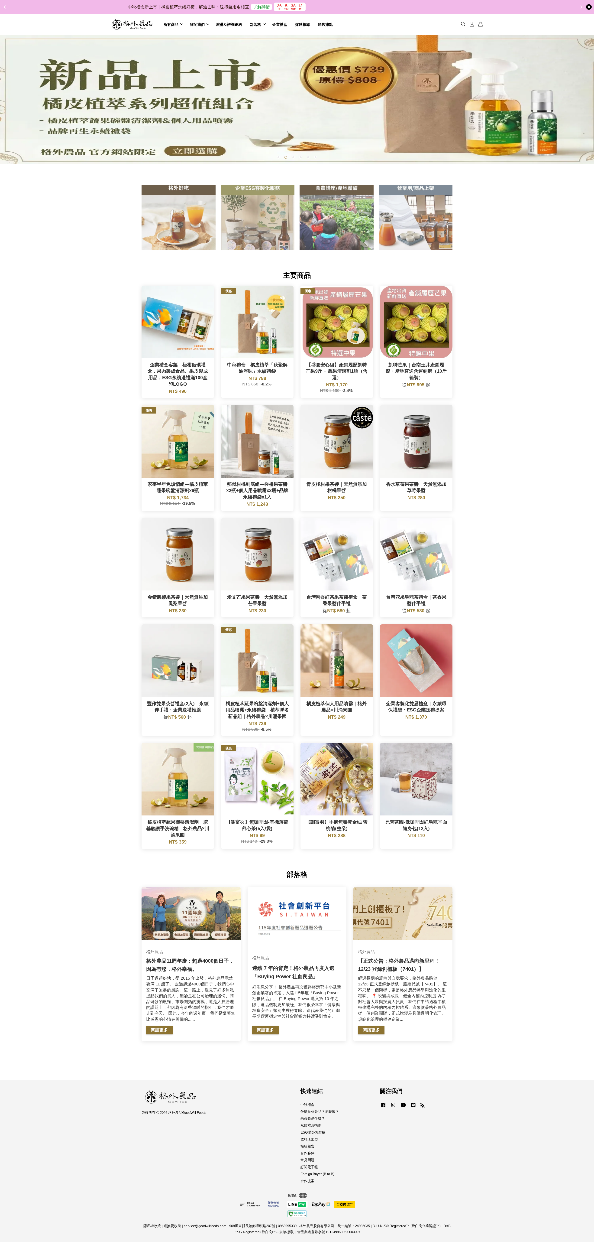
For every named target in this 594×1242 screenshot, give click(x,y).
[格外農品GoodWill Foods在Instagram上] (393, 1107)
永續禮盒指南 (310, 1125)
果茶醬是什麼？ (312, 1118)
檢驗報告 (307, 1146)
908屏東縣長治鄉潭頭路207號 (252, 1226)
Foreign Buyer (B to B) (317, 1174)
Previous (10, 99)
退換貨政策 (172, 1226)
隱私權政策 (152, 1226)
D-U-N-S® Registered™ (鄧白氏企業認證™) (407, 1226)
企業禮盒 (279, 24)
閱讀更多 (159, 1030)
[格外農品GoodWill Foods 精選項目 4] (416, 217)
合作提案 (307, 1181)
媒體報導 (302, 24)
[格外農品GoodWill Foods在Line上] (413, 1107)
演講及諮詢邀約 (229, 24)
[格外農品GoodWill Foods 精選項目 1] (179, 217)
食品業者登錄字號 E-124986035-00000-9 (328, 1232)
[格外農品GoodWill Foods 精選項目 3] (337, 217)
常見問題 (307, 1160)
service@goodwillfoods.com (205, 1226)
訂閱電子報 (309, 1167)
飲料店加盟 (309, 1139)
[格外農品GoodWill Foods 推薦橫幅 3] (297, 99)
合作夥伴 (307, 1153)
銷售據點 (325, 24)
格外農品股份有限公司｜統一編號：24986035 (334, 1226)
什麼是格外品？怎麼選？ (319, 1112)
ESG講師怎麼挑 (312, 1132)
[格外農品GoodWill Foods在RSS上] (422, 1106)
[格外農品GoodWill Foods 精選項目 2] (258, 217)
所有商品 (171, 24)
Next (584, 99)
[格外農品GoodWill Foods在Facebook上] (383, 1107)
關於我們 (197, 24)
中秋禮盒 (307, 1105)
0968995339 (287, 1226)
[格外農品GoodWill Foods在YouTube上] (403, 1107)
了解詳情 (339, 6)
